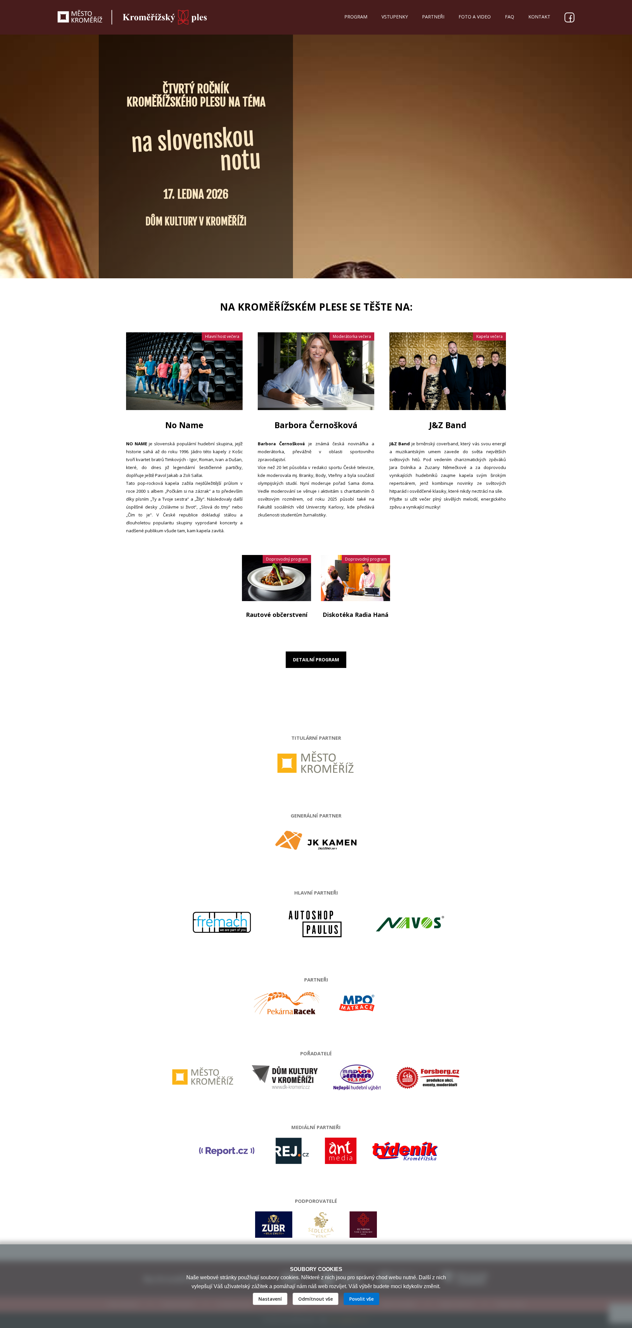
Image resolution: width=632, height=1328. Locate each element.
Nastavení (270, 1299)
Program (355, 17)
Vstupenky (395, 17)
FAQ (509, 17)
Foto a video (475, 17)
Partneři (433, 17)
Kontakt (539, 17)
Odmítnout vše (315, 1299)
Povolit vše (361, 1299)
